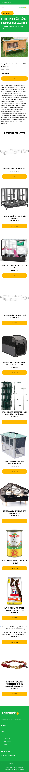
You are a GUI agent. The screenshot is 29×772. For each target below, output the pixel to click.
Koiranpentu (7, 741)
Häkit (24, 64)
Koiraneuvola (8, 735)
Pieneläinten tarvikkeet (15, 64)
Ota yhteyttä (13, 767)
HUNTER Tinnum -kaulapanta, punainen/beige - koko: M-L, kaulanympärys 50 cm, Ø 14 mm (14, 684)
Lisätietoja (14, 78)
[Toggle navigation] (3, 7)
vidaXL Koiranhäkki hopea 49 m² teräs (14, 315)
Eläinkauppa (7, 13)
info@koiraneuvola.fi (6, 2)
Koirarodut (7, 738)
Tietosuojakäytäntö (11, 769)
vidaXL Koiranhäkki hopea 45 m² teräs (14, 169)
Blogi (5, 744)
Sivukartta (21, 769)
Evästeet (20, 767)
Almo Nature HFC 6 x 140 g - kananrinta (14, 561)
